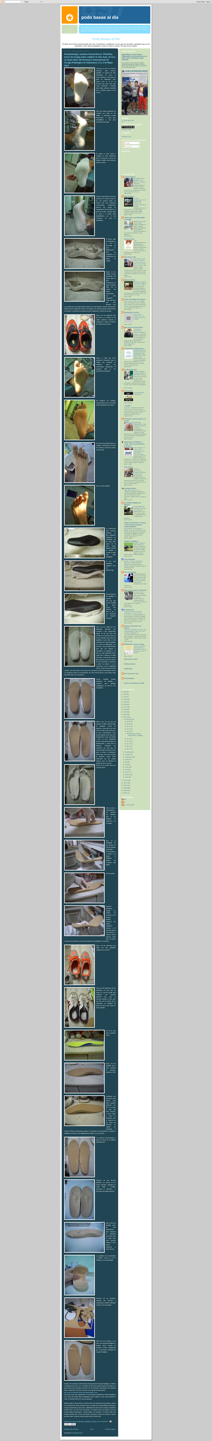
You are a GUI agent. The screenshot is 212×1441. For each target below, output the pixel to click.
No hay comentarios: (102, 1421)
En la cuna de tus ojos (131, 673)
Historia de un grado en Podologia (135, 590)
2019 (125, 702)
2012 (125, 780)
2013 (125, 717)
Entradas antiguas (110, 1429)
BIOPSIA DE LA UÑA (140, 221)
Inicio (91, 1429)
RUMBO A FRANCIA (139, 543)
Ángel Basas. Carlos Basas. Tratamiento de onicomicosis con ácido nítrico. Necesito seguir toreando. (134, 57)
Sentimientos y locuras (131, 312)
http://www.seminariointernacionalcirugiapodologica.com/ (81, 1392)
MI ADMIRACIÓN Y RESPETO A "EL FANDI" (139, 180)
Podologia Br (128, 391)
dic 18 (129, 731)
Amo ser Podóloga (130, 572)
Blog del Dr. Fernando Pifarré (133, 327)
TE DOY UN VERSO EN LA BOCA (134, 299)
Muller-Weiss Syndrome (131, 490)
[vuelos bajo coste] (128, 120)
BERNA (124, 799)
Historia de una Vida (130, 659)
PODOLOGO (128, 668)
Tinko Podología (129, 559)
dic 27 (129, 726)
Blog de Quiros (129, 196)
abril (126, 769)
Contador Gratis (126, 129)
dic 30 (129, 721)
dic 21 (129, 729)
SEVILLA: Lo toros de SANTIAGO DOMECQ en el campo (140, 283)
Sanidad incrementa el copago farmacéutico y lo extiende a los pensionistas (133, 613)
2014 (125, 714)
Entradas (127, 143)
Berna (123, 802)
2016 (125, 709)
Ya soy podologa (139, 592)
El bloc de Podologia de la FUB (134, 683)
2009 (125, 788)
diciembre (128, 719)
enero (127, 777)
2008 (125, 790)
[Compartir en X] (70, 1424)
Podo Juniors (128, 467)
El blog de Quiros (129, 664)
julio (126, 762)
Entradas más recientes (71, 1429)
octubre (127, 754)
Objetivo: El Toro (129, 280)
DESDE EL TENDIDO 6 (131, 541)
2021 (125, 697)
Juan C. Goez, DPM (128, 805)
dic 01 (129, 749)
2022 (125, 694)
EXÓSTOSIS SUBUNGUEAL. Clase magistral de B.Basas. (140, 424)
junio (126, 764)
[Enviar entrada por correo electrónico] (110, 1421)
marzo (127, 772)
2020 (125, 699)
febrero (127, 774)
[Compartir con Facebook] (72, 1424)
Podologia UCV (129, 609)
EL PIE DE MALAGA (130, 369)
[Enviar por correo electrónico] (65, 1424)
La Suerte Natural (129, 177)
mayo (127, 767)
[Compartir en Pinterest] (74, 1424)
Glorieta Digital (129, 678)
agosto (127, 759)
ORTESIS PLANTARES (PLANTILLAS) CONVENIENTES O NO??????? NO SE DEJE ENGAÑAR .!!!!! (135, 631)
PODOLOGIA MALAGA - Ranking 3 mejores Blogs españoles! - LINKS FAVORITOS (135, 524)
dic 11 (129, 741)
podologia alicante (130, 488)
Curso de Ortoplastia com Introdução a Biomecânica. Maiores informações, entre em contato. (140, 649)
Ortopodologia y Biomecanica (134, 348)
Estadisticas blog (126, 136)
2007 (125, 793)
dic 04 (129, 746)
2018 (125, 704)
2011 (125, 783)
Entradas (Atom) (78, 1433)
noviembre (128, 752)
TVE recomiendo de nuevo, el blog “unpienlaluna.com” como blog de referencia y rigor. (139, 451)
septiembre (128, 757)
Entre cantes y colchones (131, 301)
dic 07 (129, 743)
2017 (125, 707)
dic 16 (129, 738)
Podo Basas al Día (99, 17)
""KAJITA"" (127, 406)
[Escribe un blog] (67, 1424)
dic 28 (129, 724)
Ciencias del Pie (129, 239)
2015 (125, 712)
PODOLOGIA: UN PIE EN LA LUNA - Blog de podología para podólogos (134, 444)
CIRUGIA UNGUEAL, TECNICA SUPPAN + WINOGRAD (139, 373)
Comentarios (128, 146)
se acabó (127, 407)
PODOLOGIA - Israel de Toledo (134, 644)
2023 (125, 692)
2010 (125, 785)
